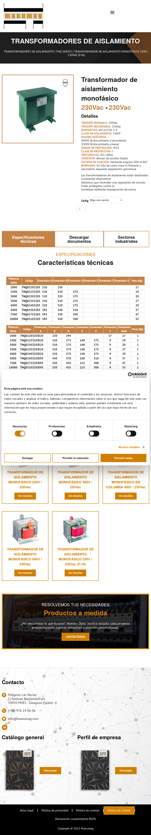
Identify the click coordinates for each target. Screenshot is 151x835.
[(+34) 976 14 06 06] (4, 710)
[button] (112, 12)
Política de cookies (87, 810)
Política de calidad (119, 810)
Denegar (27, 458)
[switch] (57, 433)
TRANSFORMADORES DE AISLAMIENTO (29, 51)
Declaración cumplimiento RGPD (75, 819)
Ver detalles (25, 495)
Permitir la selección (75, 458)
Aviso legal (27, 810)
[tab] (28, 239)
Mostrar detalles (129, 447)
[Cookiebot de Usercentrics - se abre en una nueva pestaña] (131, 375)
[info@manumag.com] (4, 719)
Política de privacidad (54, 810)
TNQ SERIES (64, 51)
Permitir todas (123, 458)
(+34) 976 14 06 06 (22, 710)
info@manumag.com (23, 719)
